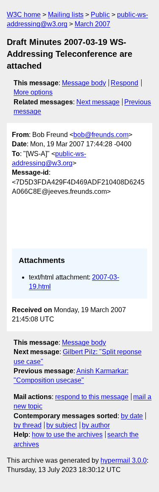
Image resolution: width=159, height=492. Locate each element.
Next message (98, 102)
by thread (28, 425)
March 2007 (92, 24)
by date (132, 415)
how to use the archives (67, 434)
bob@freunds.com (100, 134)
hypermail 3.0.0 (123, 460)
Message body (84, 83)
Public (100, 14)
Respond (124, 83)
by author (96, 425)
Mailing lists (66, 14)
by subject (61, 425)
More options (33, 92)
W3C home (24, 14)
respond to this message (91, 396)
